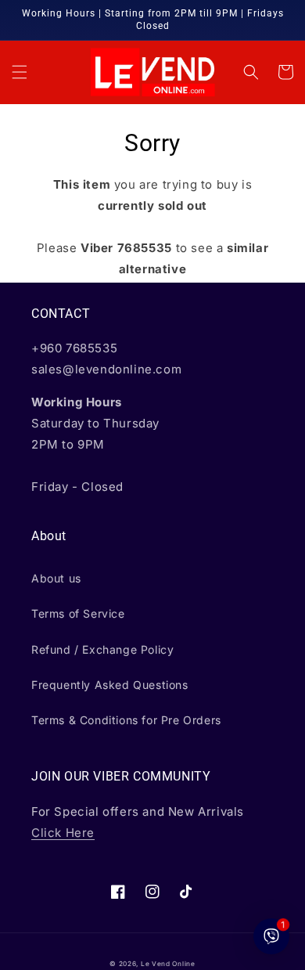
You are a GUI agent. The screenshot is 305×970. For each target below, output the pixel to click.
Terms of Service (78, 613)
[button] (19, 72)
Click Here (63, 832)
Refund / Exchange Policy (102, 649)
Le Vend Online (168, 964)
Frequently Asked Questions (109, 684)
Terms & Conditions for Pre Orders (126, 720)
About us (56, 578)
